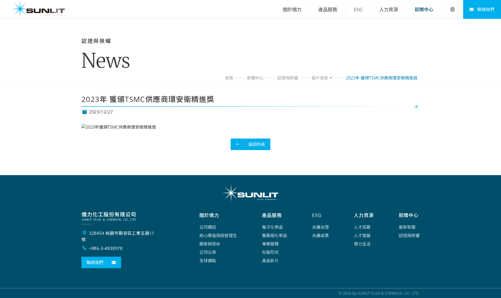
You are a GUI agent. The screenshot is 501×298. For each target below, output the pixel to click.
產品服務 (327, 9)
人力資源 (388, 9)
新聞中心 (424, 9)
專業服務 (270, 244)
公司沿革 (207, 252)
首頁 (229, 78)
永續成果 (320, 235)
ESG (358, 9)
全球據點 (207, 260)
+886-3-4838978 (105, 248)
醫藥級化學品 (274, 235)
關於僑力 (292, 9)
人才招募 (362, 227)
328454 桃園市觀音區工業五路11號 (117, 236)
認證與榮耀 (287, 78)
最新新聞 (407, 227)
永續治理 (320, 227)
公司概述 (207, 227)
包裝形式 (270, 252)
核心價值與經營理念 (218, 235)
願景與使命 (209, 244)
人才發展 (362, 235)
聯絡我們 (485, 9)
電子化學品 (272, 227)
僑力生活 (362, 244)
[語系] (452, 9)
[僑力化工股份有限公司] (39, 9)
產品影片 (270, 260)
